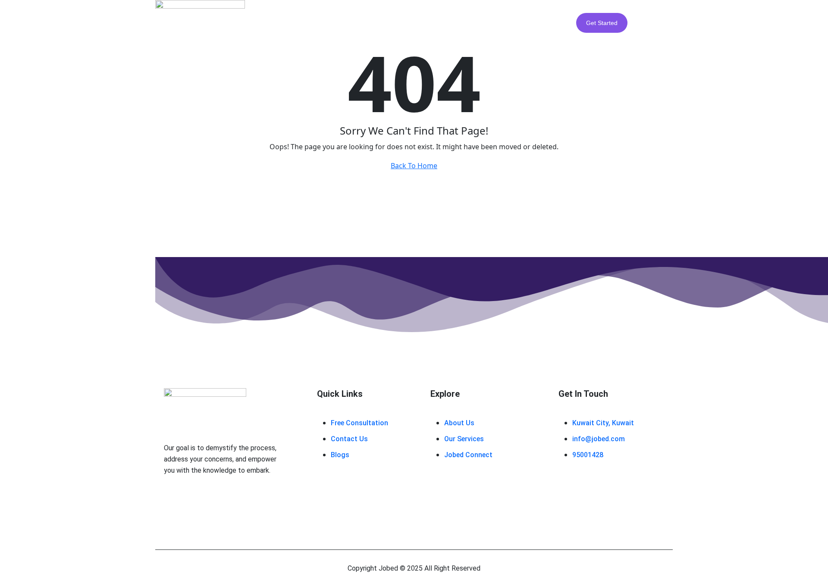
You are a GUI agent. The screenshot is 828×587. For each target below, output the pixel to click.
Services (392, 22)
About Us (345, 22)
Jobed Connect (485, 22)
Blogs (434, 22)
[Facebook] (172, 497)
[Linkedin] (215, 497)
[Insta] (194, 497)
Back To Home (414, 165)
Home (301, 22)
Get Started (602, 22)
